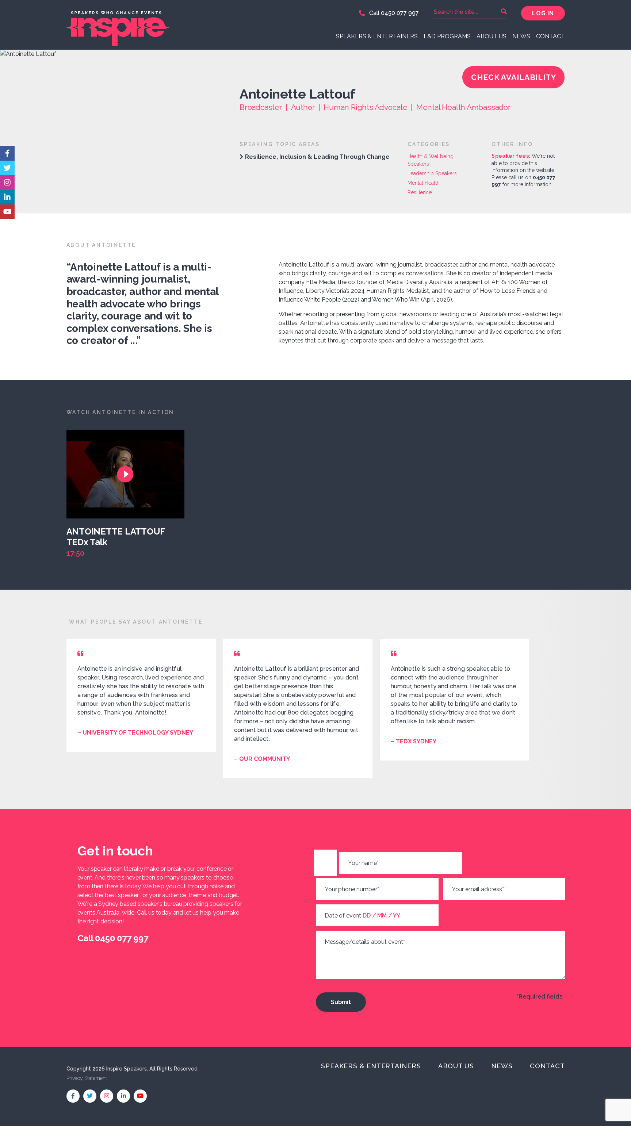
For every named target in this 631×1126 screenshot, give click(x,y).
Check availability (513, 77)
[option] (129, 494)
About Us (491, 36)
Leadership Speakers (432, 173)
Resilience (420, 192)
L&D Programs (447, 36)
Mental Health (424, 183)
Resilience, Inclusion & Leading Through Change (317, 156)
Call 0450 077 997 (393, 12)
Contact (550, 36)
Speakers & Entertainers (377, 36)
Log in (543, 13)
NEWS (521, 36)
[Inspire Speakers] (188, 25)
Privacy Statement (86, 1078)
